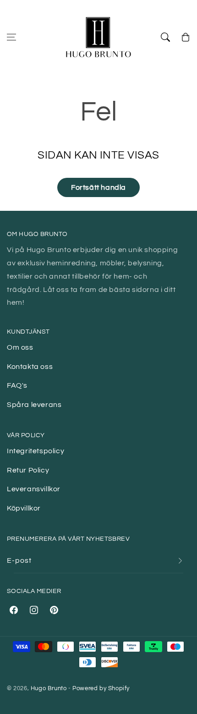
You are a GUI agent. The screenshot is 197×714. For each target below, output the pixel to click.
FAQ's (17, 385)
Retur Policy (28, 470)
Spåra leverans (34, 404)
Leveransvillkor (33, 489)
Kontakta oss (30, 366)
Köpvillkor (24, 508)
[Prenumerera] (180, 560)
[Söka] (165, 37)
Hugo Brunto (49, 688)
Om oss (20, 347)
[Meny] (11, 37)
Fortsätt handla (98, 187)
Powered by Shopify (101, 688)
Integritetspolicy (35, 451)
